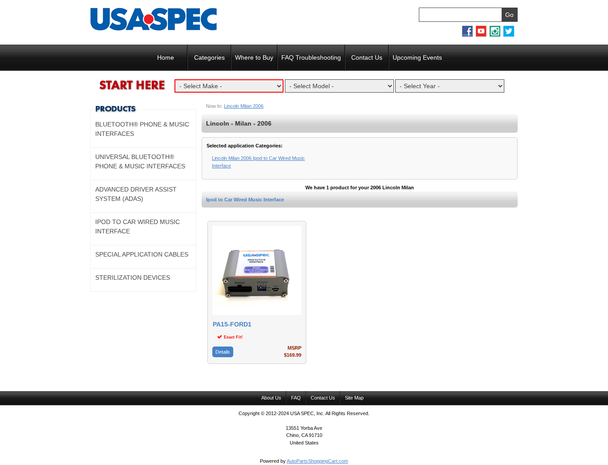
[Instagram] (495, 35)
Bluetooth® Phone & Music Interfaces (142, 129)
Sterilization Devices (132, 277)
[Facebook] (467, 35)
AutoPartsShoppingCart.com (317, 461)
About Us (271, 397)
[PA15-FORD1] (256, 313)
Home (165, 57)
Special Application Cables (141, 254)
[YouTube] (481, 35)
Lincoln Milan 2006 (243, 106)
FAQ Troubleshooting (311, 57)
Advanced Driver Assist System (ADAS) (136, 194)
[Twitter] (509, 35)
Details (222, 352)
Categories (209, 57)
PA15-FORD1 (232, 324)
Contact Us (366, 57)
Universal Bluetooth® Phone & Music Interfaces (140, 161)
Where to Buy (254, 57)
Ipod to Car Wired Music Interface (245, 199)
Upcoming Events (417, 57)
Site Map (354, 397)
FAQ (296, 397)
